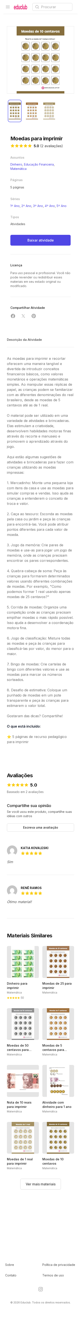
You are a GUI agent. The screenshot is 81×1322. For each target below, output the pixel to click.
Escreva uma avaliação (40, 827)
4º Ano (50, 206)
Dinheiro (16, 164)
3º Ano (38, 206)
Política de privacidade (58, 1265)
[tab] (15, 111)
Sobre (9, 1265)
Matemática (18, 169)
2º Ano (26, 206)
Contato (10, 1275)
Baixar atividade (40, 240)
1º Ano (15, 206)
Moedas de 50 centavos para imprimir (18, 1050)
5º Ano (62, 206)
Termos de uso (53, 1275)
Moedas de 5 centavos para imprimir (53, 1050)
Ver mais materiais (41, 1184)
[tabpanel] (40, 59)
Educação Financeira (39, 164)
